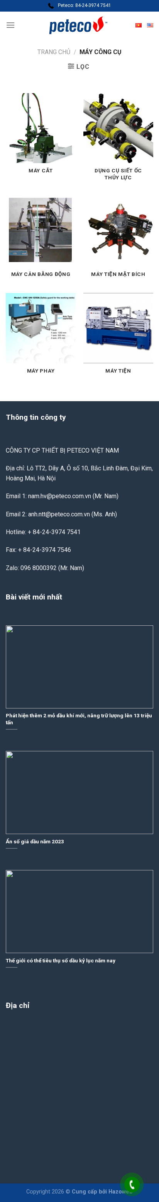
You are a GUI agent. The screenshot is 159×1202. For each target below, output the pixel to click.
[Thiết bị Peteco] (79, 25)
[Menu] (10, 24)
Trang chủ (53, 52)
